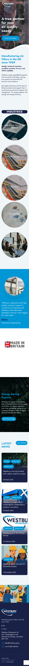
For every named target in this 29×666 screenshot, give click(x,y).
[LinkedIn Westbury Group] (4, 626)
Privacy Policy (5, 658)
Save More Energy (9, 419)
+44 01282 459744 (11, 646)
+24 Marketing (9, 662)
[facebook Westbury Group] (2, 626)
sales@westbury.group (11, 643)
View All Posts (21, 443)
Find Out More (10, 38)
